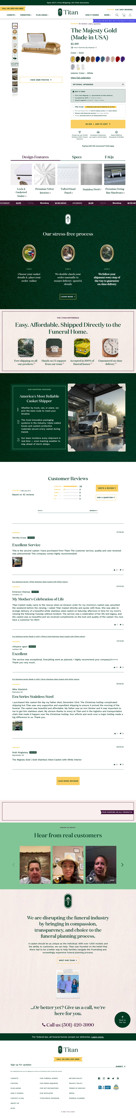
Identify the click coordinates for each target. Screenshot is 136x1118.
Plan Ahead (16, 1088)
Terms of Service (77, 1088)
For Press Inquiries (49, 1083)
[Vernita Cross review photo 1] (17, 562)
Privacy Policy (76, 1083)
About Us (15, 1103)
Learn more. (97, 1037)
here (112, 146)
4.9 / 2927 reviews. (124, 10)
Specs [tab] (77, 156)
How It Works (17, 1093)
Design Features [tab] (35, 156)
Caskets (14, 1078)
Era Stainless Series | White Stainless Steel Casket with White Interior (40, 582)
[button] (10, 15)
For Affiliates (46, 1093)
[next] (122, 865)
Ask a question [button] (105, 497)
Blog (13, 1108)
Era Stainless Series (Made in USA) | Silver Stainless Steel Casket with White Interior (45, 679)
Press (71, 1093)
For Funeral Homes (49, 1078)
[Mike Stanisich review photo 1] (17, 725)
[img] (16, 532)
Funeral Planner (77, 1098)
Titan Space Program (49, 1098)
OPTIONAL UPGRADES (83, 84)
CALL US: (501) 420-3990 (12, 8)
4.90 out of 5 (25, 491)
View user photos (39, 80)
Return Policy (75, 1078)
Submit (119, 1066)
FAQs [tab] (109, 156)
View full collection (81, 77)
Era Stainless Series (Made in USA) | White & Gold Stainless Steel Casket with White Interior (48, 636)
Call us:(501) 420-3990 (69, 1025)
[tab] (98, 95)
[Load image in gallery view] (15, 25)
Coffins (14, 1083)
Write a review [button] (106, 488)
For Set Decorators (49, 1088)
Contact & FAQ (17, 1098)
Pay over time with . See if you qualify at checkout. (115, 20)
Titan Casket (71, 1111)
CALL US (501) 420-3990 (68, 1059)
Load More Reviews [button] (68, 781)
